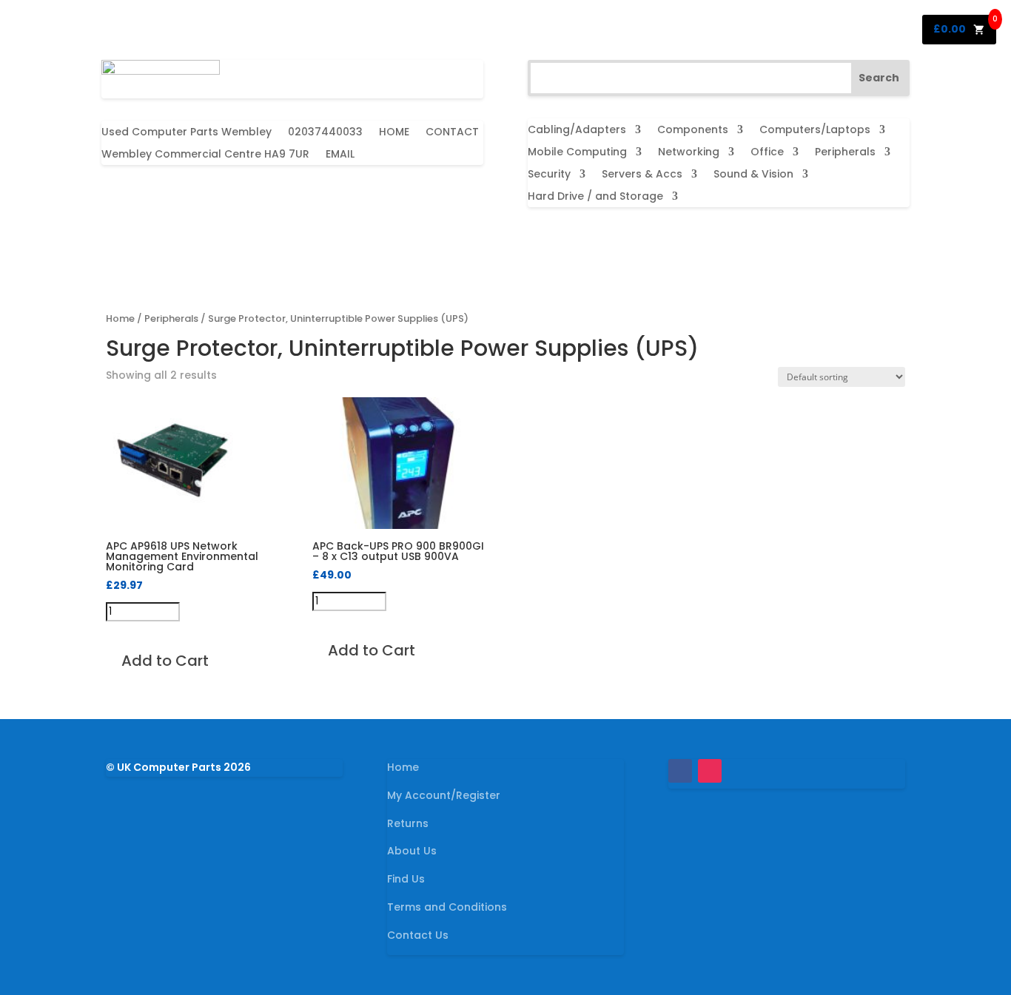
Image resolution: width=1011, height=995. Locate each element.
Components (692, 130)
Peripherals (845, 152)
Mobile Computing (577, 152)
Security (549, 175)
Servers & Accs (642, 175)
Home (120, 318)
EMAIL (340, 155)
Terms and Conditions (447, 907)
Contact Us (418, 935)
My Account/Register (443, 795)
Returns (408, 823)
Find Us (406, 878)
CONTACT (452, 133)
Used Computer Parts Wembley (186, 133)
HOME (394, 133)
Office (767, 152)
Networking (688, 152)
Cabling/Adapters (577, 130)
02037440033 (325, 133)
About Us (412, 850)
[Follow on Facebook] (680, 771)
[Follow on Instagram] (710, 771)
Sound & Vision (753, 175)
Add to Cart (165, 660)
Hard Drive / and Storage (595, 197)
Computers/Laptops (814, 130)
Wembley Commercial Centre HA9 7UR (205, 155)
